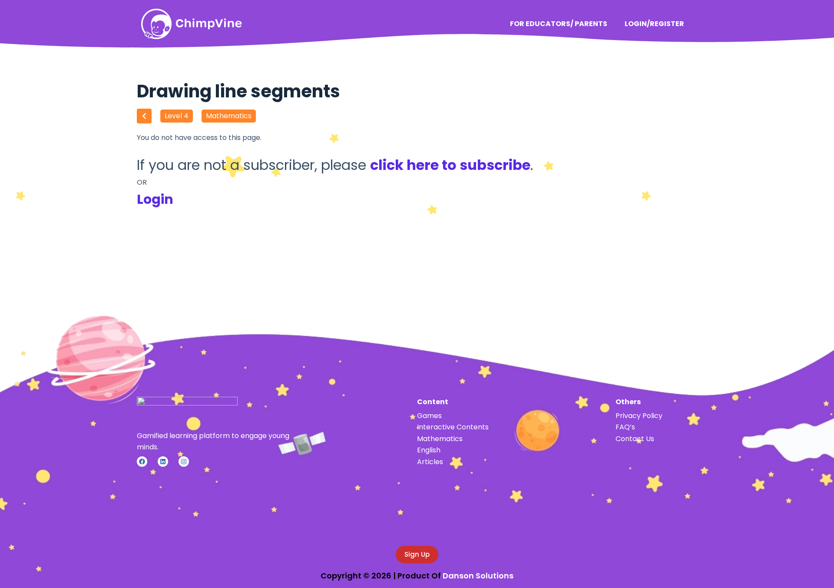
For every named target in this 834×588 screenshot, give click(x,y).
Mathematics (229, 116)
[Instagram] (184, 461)
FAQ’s (625, 427)
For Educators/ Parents (558, 24)
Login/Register (654, 24)
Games (429, 416)
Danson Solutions (478, 575)
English (428, 450)
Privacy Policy (639, 416)
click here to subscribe (450, 165)
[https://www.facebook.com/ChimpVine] (142, 461)
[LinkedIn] (163, 461)
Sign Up (417, 554)
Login (155, 199)
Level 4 (177, 116)
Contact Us (635, 439)
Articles (430, 462)
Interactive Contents (453, 427)
